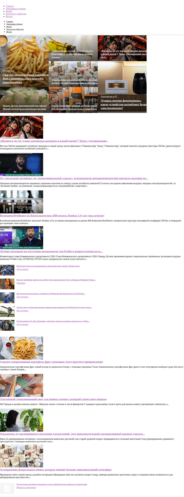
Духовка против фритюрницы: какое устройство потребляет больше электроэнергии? (125, 104)
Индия (9, 16)
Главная (10, 6)
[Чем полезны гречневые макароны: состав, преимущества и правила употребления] (7, 493)
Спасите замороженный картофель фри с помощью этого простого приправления (26, 78)
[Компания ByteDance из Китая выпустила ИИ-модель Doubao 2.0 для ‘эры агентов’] (21, 212)
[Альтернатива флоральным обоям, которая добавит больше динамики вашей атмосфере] (21, 466)
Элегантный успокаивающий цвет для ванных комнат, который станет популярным (53, 399)
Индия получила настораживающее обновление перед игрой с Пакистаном (48, 266)
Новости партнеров (26, 487)
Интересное (8, 70)
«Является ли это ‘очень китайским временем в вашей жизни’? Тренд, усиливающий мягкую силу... (125, 54)
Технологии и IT (109, 96)
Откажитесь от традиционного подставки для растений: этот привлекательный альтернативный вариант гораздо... (72, 433)
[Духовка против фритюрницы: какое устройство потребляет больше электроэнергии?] (122, 111)
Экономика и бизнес (16, 8)
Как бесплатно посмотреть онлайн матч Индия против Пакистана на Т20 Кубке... (51, 294)
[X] (6, 1)
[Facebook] (2, 1)
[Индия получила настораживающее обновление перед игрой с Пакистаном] (7, 275)
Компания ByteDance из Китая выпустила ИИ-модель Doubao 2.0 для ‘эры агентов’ (52, 215)
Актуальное (22, 269)
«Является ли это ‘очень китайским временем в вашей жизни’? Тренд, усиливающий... (54, 140)
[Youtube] (10, 1)
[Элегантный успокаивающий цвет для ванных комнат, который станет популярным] (21, 396)
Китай (9, 11)
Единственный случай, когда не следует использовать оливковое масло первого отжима (72, 54)
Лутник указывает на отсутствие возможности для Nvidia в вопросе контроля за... (51, 251)
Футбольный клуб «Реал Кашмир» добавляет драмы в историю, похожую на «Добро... (53, 321)
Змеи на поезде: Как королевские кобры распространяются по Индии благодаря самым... (54, 307)
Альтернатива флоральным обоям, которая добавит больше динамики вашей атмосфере (55, 469)
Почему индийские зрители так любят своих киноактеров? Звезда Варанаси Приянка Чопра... (56, 280)
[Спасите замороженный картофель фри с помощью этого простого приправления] (21, 359)
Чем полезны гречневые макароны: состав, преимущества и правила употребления (52, 484)
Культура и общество (16, 14)
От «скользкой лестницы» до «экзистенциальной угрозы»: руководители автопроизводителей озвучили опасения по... (74, 178)
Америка (21, 283)
